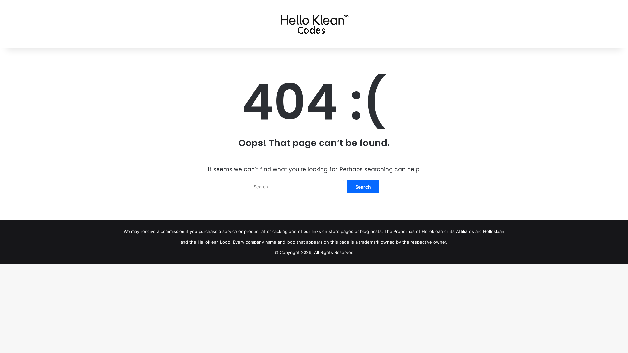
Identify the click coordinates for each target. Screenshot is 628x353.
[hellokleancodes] (314, 24)
